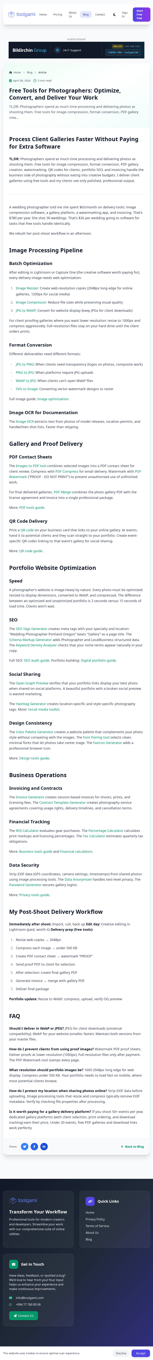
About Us (72, 14)
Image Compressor (31, 302)
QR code (27, 530)
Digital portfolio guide (98, 660)
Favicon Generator (107, 742)
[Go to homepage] (23, 1200)
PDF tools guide (31, 507)
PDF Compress (66, 471)
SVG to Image (27, 389)
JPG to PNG (25, 364)
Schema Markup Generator (30, 639)
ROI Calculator (27, 830)
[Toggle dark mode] (114, 14)
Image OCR (25, 421)
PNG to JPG (25, 372)
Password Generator (25, 885)
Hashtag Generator (31, 704)
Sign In (125, 14)
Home (43, 14)
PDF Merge (62, 492)
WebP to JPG (26, 380)
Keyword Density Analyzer (36, 645)
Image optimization (52, 399)
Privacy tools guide (34, 895)
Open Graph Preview (32, 683)
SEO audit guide (36, 660)
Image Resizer (27, 288)
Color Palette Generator (34, 732)
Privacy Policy (95, 1219)
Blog (86, 14)
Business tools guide (35, 851)
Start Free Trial (140, 14)
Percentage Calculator (105, 830)
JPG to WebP (26, 310)
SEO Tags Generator (31, 628)
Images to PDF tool (31, 466)
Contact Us (26, 1316)
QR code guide (30, 551)
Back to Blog (134, 1147)
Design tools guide (34, 758)
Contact (100, 14)
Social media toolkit (44, 709)
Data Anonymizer (78, 879)
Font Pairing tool (96, 737)
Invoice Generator (30, 797)
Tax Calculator (94, 836)
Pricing (57, 14)
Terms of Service (97, 1226)
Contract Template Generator (62, 802)
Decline (121, 1353)
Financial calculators (76, 851)
